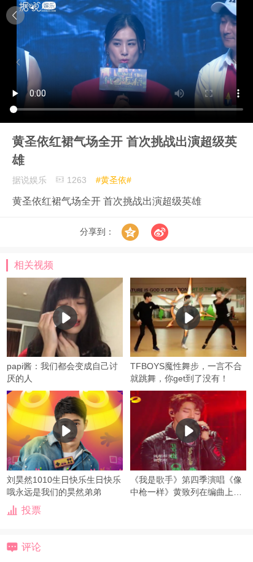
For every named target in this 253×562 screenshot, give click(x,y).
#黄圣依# (113, 180)
